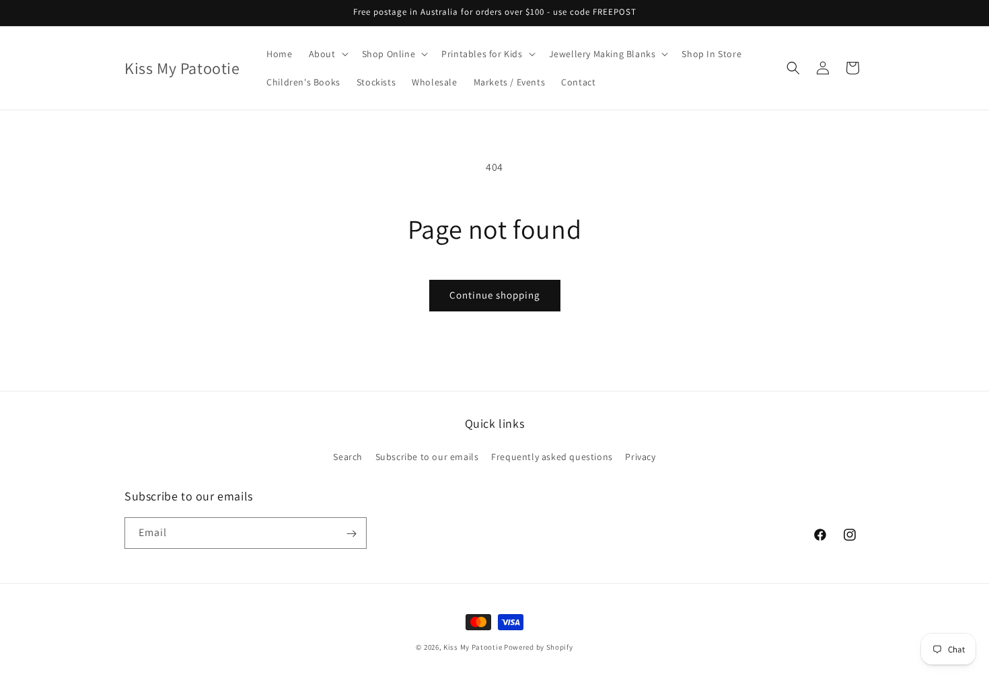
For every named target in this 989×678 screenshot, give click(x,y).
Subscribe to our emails (427, 456)
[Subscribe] (351, 534)
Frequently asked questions (552, 456)
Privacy (640, 456)
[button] (327, 54)
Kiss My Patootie (472, 647)
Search (348, 456)
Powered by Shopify (538, 647)
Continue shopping (494, 295)
